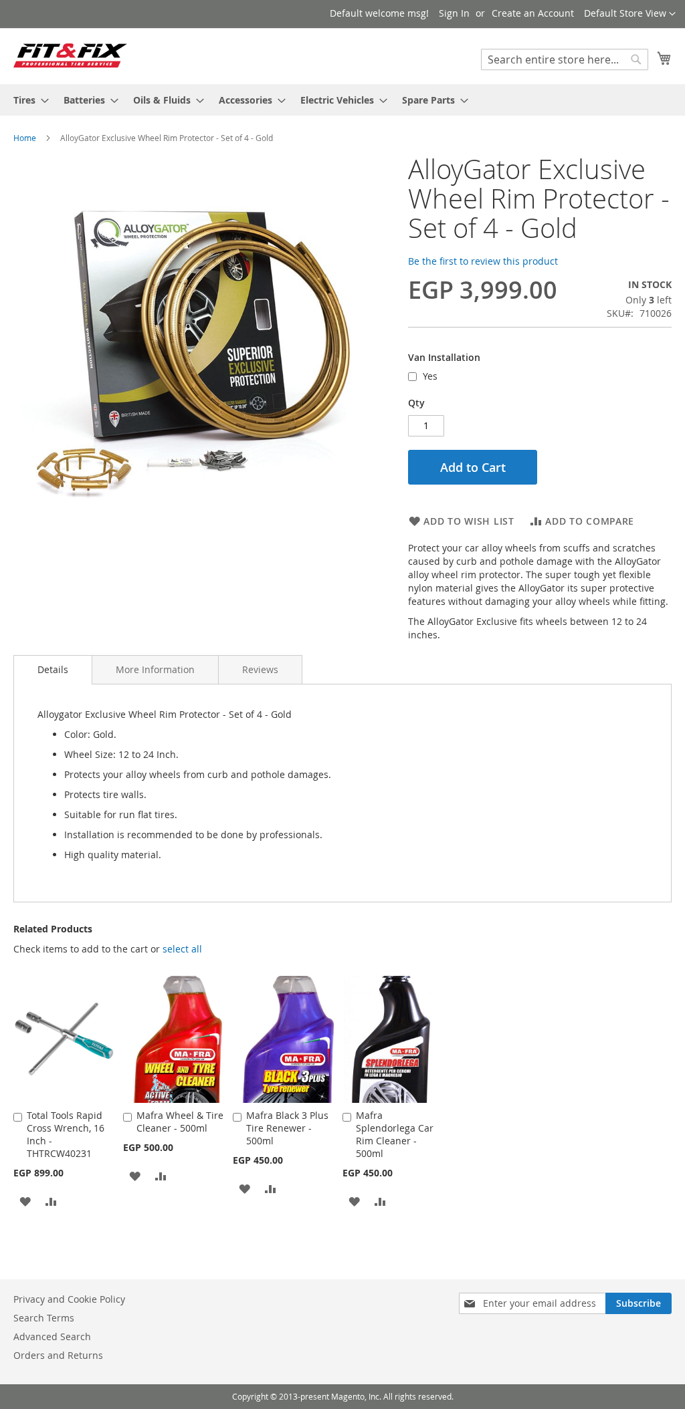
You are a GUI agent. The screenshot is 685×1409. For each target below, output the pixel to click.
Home (24, 137)
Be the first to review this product (483, 261)
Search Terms (43, 1317)
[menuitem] (27, 100)
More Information (155, 669)
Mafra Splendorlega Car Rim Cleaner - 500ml (394, 1134)
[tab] (52, 669)
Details (52, 669)
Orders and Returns (58, 1355)
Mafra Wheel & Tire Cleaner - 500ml (179, 1121)
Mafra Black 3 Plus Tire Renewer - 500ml (287, 1128)
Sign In (454, 13)
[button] (630, 14)
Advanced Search (52, 1336)
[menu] (342, 100)
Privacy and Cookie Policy (69, 1299)
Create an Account (533, 13)
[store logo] (70, 55)
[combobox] (564, 59)
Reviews (260, 669)
